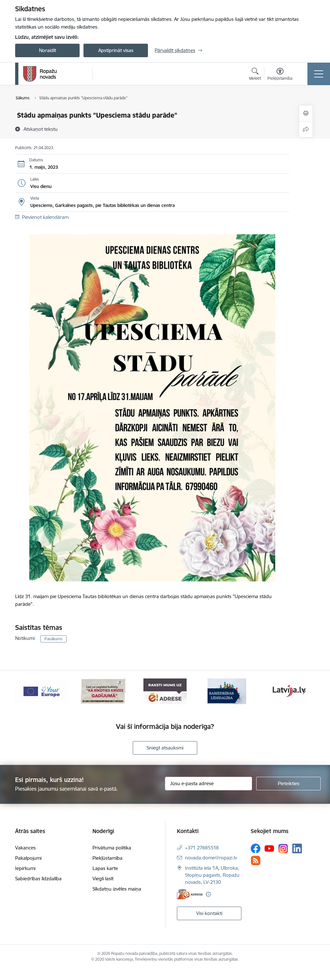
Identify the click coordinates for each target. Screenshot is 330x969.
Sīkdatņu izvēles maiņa (116, 889)
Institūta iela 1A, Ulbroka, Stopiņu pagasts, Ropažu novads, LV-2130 (212, 875)
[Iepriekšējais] (25, 691)
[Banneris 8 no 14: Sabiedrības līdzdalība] (227, 691)
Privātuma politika (111, 848)
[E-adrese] (190, 894)
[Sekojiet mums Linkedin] (297, 848)
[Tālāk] (304, 691)
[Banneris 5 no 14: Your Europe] (41, 691)
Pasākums (53, 638)
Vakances (25, 848)
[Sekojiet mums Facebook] (255, 848)
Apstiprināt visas (115, 50)
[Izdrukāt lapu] (306, 113)
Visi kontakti (209, 913)
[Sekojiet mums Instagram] (283, 848)
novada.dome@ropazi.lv (211, 858)
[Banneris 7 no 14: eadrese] (164, 691)
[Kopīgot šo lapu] (306, 129)
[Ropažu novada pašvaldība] (40, 74)
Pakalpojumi (28, 858)
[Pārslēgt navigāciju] (318, 74)
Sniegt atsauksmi (165, 748)
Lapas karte (105, 868)
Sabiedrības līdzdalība (38, 878)
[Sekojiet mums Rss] (255, 860)
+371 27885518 (202, 848)
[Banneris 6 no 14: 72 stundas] (103, 691)
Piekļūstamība (107, 858)
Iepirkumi (25, 868)
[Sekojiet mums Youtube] (269, 848)
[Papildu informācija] (208, 894)
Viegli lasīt (102, 878)
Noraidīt (47, 50)
